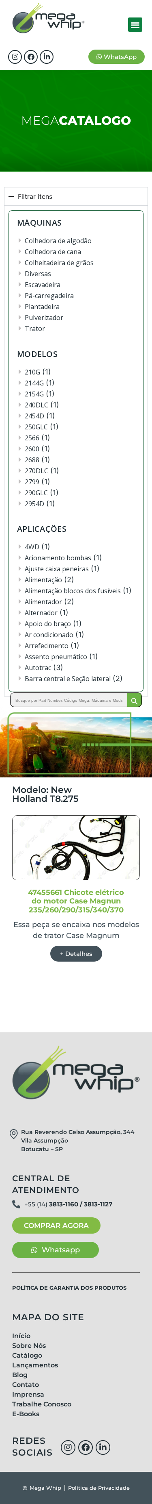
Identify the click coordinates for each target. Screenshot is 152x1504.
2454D (34, 415)
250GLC (36, 426)
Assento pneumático (56, 656)
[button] (135, 24)
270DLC (36, 470)
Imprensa (28, 1394)
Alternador (41, 612)
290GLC (36, 492)
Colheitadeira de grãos (59, 262)
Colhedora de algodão (58, 240)
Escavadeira (42, 284)
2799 (32, 481)
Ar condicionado (49, 634)
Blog (20, 1375)
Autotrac (38, 667)
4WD (32, 546)
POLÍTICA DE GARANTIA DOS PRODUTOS (69, 1287)
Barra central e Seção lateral (68, 678)
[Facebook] (31, 57)
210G (32, 372)
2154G (34, 394)
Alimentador (43, 601)
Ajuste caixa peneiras (57, 568)
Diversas (38, 273)
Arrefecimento (47, 645)
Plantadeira (42, 306)
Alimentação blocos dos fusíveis (73, 590)
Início (21, 1336)
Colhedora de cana (53, 251)
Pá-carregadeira (49, 295)
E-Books (25, 1414)
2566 (32, 437)
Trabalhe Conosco (41, 1404)
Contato (25, 1385)
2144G (34, 383)
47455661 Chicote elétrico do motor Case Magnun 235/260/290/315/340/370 (76, 901)
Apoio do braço (48, 623)
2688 (32, 459)
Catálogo (27, 1355)
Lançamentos (35, 1365)
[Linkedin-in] (47, 57)
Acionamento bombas (58, 557)
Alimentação (43, 579)
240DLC (36, 404)
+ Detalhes (76, 954)
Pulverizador (44, 317)
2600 (32, 448)
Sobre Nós (29, 1345)
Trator (35, 328)
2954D (34, 503)
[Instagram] (15, 57)
